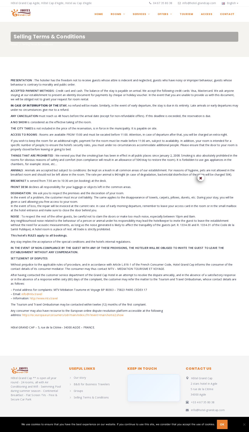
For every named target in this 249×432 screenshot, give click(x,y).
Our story (80, 377)
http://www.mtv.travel (44, 298)
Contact (227, 14)
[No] (244, 424)
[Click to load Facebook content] (153, 388)
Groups (78, 391)
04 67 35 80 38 (162, 3)
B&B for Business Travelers (92, 384)
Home (99, 14)
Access (206, 14)
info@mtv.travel (32, 294)
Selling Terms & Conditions (91, 397)
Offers (163, 14)
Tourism (186, 14)
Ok (222, 424)
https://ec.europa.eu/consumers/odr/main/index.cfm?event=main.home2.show (73, 315)
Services (140, 14)
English (231, 3)
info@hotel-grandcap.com (199, 3)
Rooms (116, 14)
